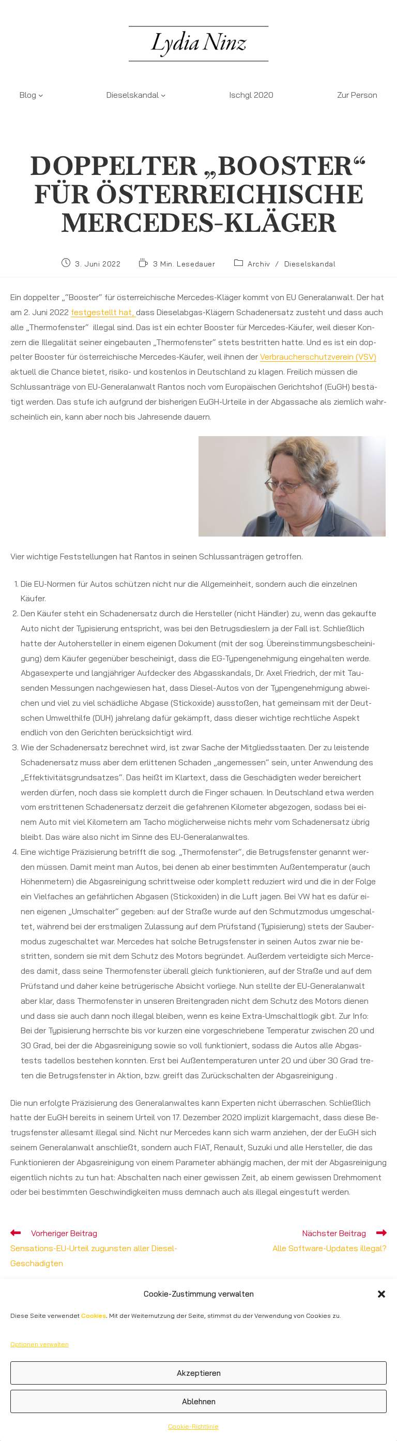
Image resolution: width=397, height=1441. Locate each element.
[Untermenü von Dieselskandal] (163, 94)
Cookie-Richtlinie (193, 1426)
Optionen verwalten (39, 1344)
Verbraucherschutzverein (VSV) (318, 356)
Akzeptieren (199, 1373)
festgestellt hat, (103, 312)
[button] (381, 1294)
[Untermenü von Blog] (40, 94)
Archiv (259, 264)
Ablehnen (199, 1401)
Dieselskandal (310, 264)
